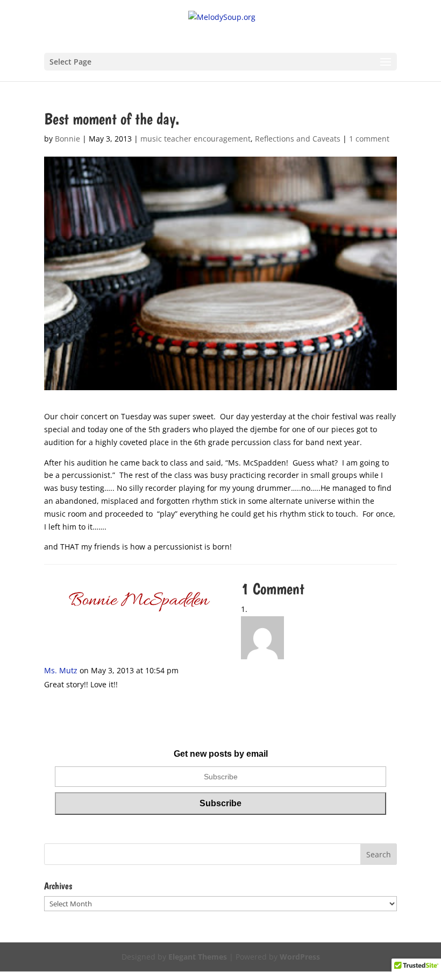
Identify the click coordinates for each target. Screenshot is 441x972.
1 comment (369, 138)
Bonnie (67, 138)
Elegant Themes (197, 957)
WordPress (300, 957)
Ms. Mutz (60, 670)
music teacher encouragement (195, 138)
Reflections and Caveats (297, 138)
